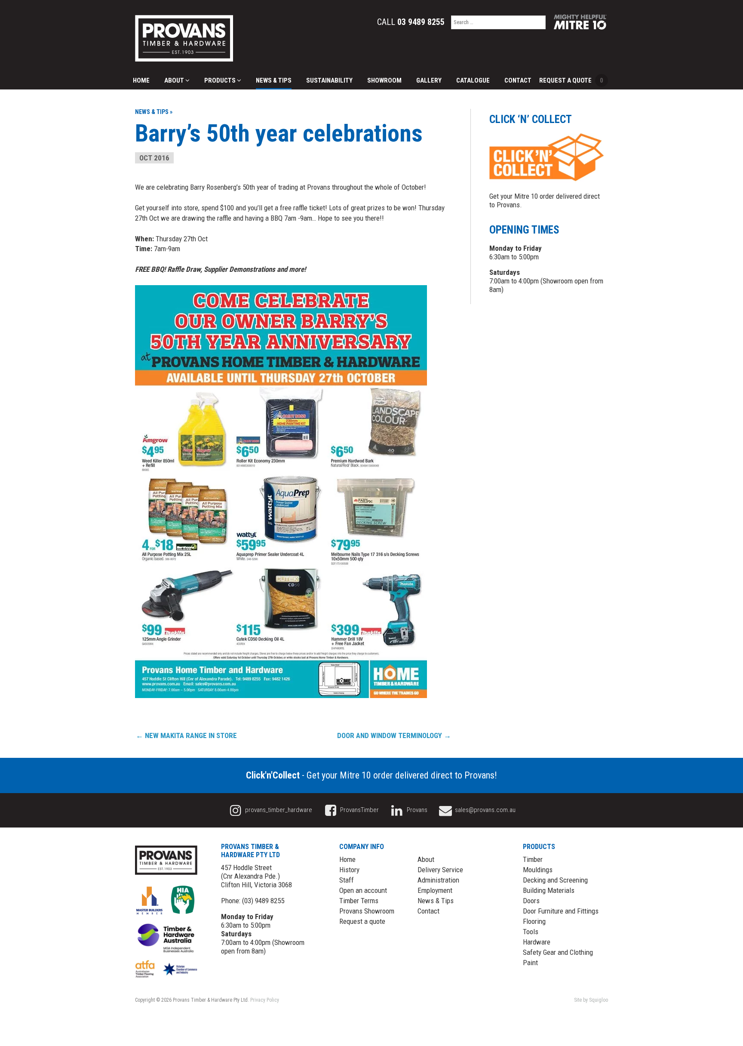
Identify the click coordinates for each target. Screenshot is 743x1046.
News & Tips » (153, 111)
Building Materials (548, 890)
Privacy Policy (264, 1000)
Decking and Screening (555, 880)
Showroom (384, 80)
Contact (517, 80)
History (349, 869)
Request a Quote (571, 80)
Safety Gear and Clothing (558, 952)
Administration (438, 880)
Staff (346, 880)
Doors (531, 900)
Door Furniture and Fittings (561, 911)
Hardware (536, 942)
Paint (530, 962)
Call (411, 22)
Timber (533, 859)
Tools (530, 931)
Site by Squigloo (591, 1000)
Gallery (429, 80)
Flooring (534, 921)
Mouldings (538, 869)
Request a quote (362, 921)
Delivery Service (440, 869)
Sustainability (329, 80)
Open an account (363, 890)
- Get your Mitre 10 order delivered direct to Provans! (371, 775)
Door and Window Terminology (394, 735)
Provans (416, 810)
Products (220, 80)
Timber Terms (358, 900)
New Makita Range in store (186, 735)
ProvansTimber (359, 810)
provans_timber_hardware (278, 810)
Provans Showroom (366, 911)
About (174, 80)
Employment (435, 890)
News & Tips (274, 80)
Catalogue (473, 80)
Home (141, 80)
